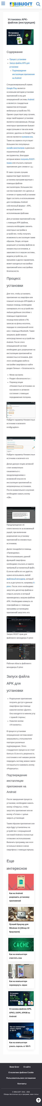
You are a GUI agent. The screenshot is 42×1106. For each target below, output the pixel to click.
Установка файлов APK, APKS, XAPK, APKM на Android (20, 1012)
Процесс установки (17, 59)
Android (31, 99)
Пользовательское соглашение (21, 1078)
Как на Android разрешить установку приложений (19, 897)
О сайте (27, 1067)
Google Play (12, 88)
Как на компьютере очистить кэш (18, 956)
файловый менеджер (16, 579)
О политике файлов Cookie (21, 1072)
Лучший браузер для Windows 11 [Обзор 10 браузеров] (19, 928)
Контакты (22, 1084)
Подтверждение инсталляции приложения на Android (23, 74)
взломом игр (27, 137)
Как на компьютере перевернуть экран (18, 983)
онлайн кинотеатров (15, 148)
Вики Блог (14, 1067)
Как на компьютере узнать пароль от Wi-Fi (19, 1044)
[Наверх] (38, 1102)
